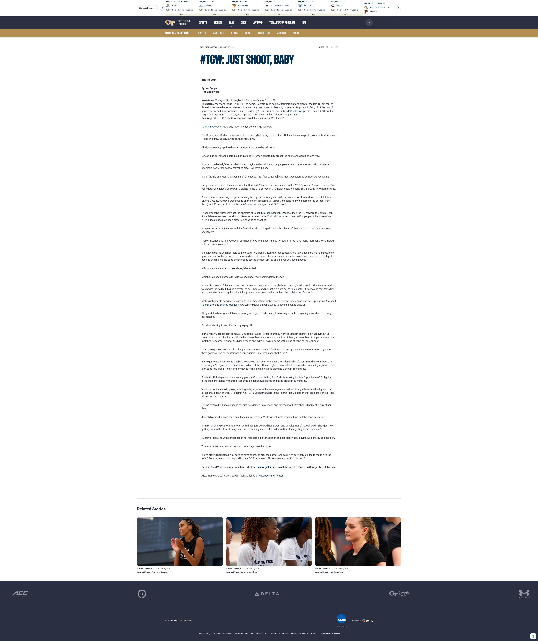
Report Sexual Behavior (330, 633)
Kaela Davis (207, 304)
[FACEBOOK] (332, 47)
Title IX (314, 633)
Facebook (264, 475)
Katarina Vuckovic (211, 126)
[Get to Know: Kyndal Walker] (269, 541)
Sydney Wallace (228, 304)
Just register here (267, 467)
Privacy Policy (204, 633)
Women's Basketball (209, 47)
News (248, 33)
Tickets (218, 22)
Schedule (218, 33)
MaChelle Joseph (296, 111)
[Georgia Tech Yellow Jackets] (177, 22)
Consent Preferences (222, 633)
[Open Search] (369, 22)
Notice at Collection (299, 633)
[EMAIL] (336, 47)
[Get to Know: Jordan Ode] (358, 541)
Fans (231, 22)
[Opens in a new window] (19, 594)
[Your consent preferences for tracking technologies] (533, 636)
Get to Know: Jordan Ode (329, 572)
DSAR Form (261, 633)
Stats (234, 33)
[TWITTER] (327, 47)
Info (304, 22)
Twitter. (279, 475)
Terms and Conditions (243, 633)
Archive (281, 33)
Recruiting (264, 33)
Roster (202, 33)
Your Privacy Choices (279, 633)
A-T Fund (258, 22)
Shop (243, 22)
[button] (162, 8)
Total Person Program (282, 22)
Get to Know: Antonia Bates (152, 572)
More (296, 33)
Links (181, 15)
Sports (203, 22)
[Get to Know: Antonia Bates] (180, 541)
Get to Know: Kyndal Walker (241, 572)
